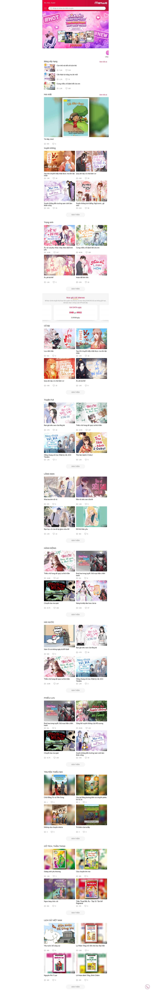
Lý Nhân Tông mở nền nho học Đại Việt (90, 946)
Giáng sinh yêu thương (52, 871)
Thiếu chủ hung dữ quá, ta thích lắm (89, 425)
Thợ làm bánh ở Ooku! (84, 455)
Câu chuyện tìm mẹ (83, 871)
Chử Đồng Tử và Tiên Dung (54, 797)
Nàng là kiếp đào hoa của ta (86, 603)
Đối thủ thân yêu (82, 529)
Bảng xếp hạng (50, 61)
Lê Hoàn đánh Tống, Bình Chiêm (88, 975)
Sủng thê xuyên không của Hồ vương (89, 723)
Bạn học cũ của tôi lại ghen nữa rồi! (56, 529)
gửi (75, 312)
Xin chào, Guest (49, 3)
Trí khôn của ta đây (83, 827)
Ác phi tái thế (48, 277)
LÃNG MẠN (49, 474)
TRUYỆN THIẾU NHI (53, 772)
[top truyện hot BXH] (75, 29)
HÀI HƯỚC (49, 622)
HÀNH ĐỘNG (50, 548)
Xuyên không (50, 148)
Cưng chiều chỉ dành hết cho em (68, 84)
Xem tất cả (103, 62)
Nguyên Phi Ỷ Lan (50, 975)
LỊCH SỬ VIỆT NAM (53, 920)
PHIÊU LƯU (49, 698)
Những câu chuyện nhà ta (53, 827)
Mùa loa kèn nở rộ (50, 499)
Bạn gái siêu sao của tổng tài (54, 425)
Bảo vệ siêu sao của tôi (84, 499)
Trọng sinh (48, 222)
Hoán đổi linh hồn (82, 277)
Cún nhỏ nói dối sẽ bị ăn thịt (66, 65)
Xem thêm (75, 215)
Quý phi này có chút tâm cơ (86, 174)
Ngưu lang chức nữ (51, 901)
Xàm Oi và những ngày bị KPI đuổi (56, 649)
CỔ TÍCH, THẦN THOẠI (54, 846)
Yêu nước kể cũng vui (52, 946)
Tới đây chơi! (49, 139)
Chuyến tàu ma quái (51, 603)
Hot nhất (48, 94)
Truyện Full (49, 400)
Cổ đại (47, 326)
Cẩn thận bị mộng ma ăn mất (67, 75)
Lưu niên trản (49, 351)
